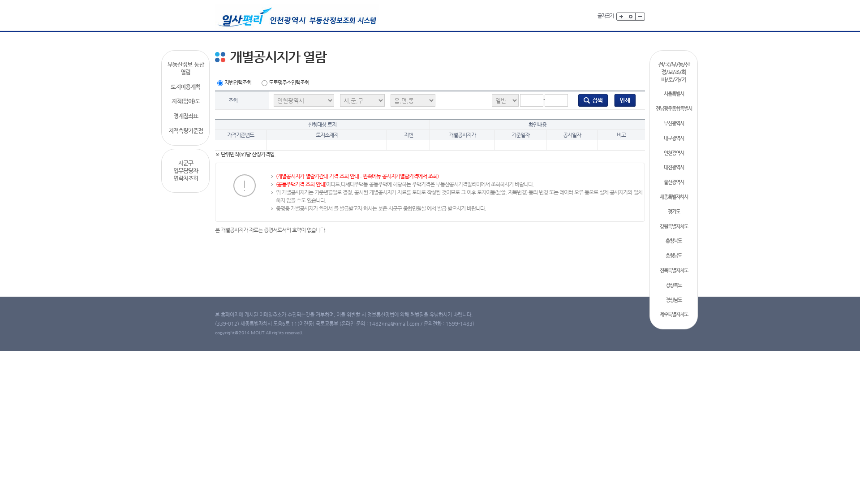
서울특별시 (674, 94)
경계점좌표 (185, 115)
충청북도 (674, 241)
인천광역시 (674, 153)
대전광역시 (674, 167)
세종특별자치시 (674, 197)
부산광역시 (674, 123)
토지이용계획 (185, 86)
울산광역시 (674, 182)
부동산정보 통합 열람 (186, 68)
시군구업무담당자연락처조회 (185, 171)
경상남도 (674, 300)
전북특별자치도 (674, 270)
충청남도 (674, 256)
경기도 (674, 212)
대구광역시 (674, 138)
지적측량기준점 (185, 130)
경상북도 (674, 285)
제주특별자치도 (674, 314)
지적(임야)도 (186, 101)
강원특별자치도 (674, 226)
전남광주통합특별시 (674, 109)
